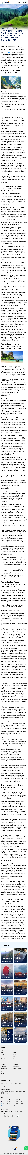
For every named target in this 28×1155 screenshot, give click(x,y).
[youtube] (15, 1116)
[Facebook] (2, 1116)
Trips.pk (14, 1153)
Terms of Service (4, 1066)
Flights (2, 1050)
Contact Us (15, 1064)
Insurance (15, 1052)
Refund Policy (16, 1066)
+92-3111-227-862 (6, 1103)
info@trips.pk (18, 1106)
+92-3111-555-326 (19, 1099)
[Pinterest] (8, 1116)
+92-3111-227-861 (18, 1101)
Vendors (3, 1073)
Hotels (14, 1054)
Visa (14, 1050)
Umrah (2, 1052)
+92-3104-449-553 (6, 1106)
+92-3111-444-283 (6, 1101)
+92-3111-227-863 (19, 1103)
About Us (3, 1064)
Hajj (14, 1056)
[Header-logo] (6, 2)
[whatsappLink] (26, 1148)
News (14, 1058)
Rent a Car (3, 1058)
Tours (2, 1056)
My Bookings (21, 2)
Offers (2, 1054)
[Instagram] (5, 1116)
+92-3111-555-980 (6, 1099)
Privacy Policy (4, 1068)
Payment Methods (17, 1068)
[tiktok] (18, 1116)
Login (25, 2)
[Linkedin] (12, 1116)
